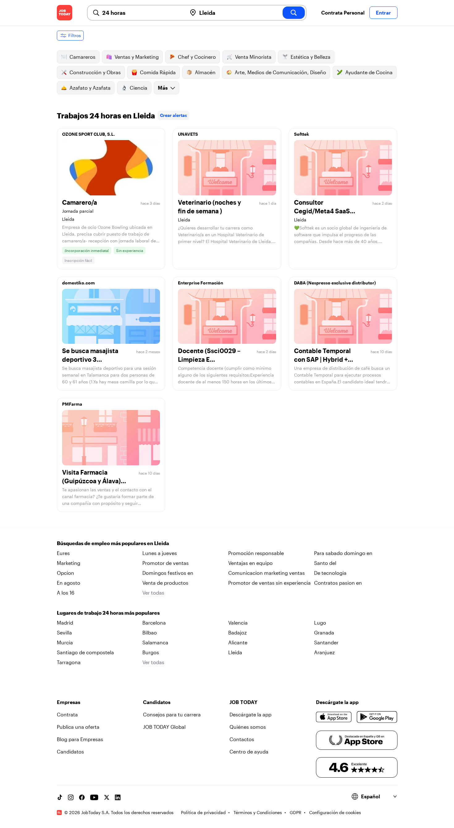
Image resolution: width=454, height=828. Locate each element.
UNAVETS (188, 134)
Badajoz (237, 632)
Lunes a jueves (159, 553)
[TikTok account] (59, 797)
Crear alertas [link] (173, 115)
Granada (324, 632)
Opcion (65, 573)
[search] (294, 12)
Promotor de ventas (165, 563)
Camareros (82, 57)
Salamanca (155, 642)
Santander (326, 642)
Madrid (65, 622)
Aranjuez (324, 652)
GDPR (295, 812)
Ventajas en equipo (250, 563)
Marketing (68, 563)
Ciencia (138, 88)
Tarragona (69, 662)
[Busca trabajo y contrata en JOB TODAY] (64, 12)
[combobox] (142, 12)
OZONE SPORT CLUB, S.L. (88, 134)
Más (163, 88)
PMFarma (72, 404)
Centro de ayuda (248, 751)
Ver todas (153, 592)
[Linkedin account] (117, 797)
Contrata (67, 714)
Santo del (325, 563)
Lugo (320, 622)
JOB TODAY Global (164, 727)
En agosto (68, 583)
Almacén (205, 72)
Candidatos (70, 751)
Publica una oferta (78, 727)
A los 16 (65, 592)
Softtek (301, 134)
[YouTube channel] (94, 797)
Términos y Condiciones (257, 812)
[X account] (106, 797)
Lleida (235, 652)
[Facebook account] (82, 797)
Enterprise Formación (200, 282)
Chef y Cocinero (197, 57)
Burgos (150, 652)
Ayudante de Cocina (369, 72)
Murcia (65, 642)
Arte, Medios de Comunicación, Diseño (280, 72)
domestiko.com (78, 282)
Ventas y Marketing (137, 57)
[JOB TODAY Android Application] (377, 717)
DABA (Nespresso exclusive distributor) (335, 282)
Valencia (238, 622)
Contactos (241, 739)
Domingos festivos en (167, 573)
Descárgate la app (250, 714)
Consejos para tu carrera (172, 714)
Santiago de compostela (85, 652)
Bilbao (149, 632)
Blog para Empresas (80, 739)
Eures (63, 553)
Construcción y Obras (95, 72)
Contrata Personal (342, 12)
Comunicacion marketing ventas (266, 573)
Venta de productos (165, 583)
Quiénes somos (247, 727)
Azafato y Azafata (90, 88)
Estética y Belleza (310, 57)
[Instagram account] (71, 797)
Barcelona (154, 622)
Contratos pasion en (338, 583)
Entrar (383, 12)
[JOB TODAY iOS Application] (334, 717)
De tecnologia (330, 573)
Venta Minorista (253, 57)
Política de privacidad (203, 812)
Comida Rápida (158, 72)
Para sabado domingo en (343, 553)
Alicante (237, 642)
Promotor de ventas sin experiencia (269, 583)
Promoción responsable (256, 553)
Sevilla (64, 632)
